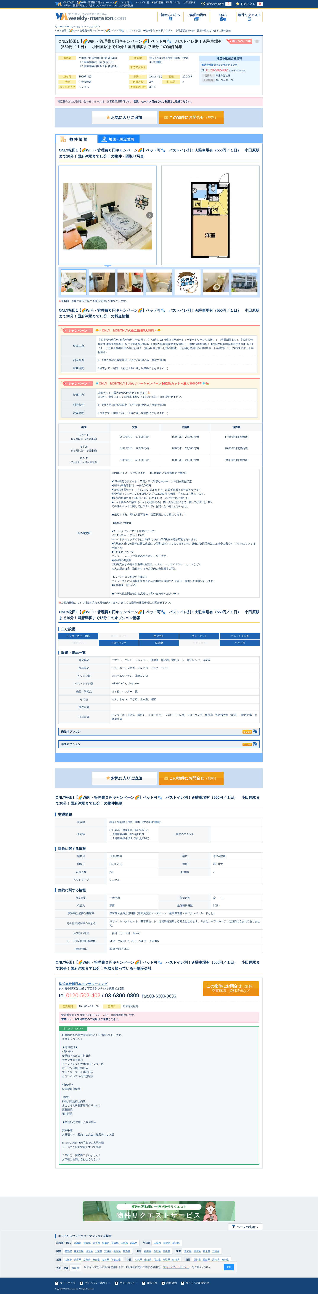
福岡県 (75, 1268)
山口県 (147, 1259)
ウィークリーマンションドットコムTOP (76, 26)
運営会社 (152, 1282)
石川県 (157, 1251)
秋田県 (105, 1242)
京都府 (86, 1259)
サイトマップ (67, 1282)
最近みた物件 (218, 4)
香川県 (197, 1259)
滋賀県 (105, 1259)
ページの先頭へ (247, 1227)
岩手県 (96, 1242)
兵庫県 (77, 1259)
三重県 (215, 1251)
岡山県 (157, 1259)
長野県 (166, 1242)
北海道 (77, 1242)
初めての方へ (170, 15)
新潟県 (176, 1242)
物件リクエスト (249, 15)
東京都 (68, 1251)
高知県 (215, 1259)
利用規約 (171, 1282)
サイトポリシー (129, 1282)
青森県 (87, 1242)
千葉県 (98, 1251)
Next (149, 215)
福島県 (133, 1242)
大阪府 (68, 1259)
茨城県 (107, 1251)
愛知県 (187, 1251)
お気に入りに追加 (126, 117)
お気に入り (251, 4)
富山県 (166, 1251)
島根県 (175, 1259)
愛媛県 (206, 1259)
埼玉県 (89, 1251)
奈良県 (96, 1259)
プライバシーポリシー (98, 1282)
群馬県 (126, 1251)
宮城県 (115, 1242)
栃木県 (117, 1251)
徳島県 (225, 1259)
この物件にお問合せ (193, 117)
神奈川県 (79, 1251)
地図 (158, 62)
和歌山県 (116, 1259)
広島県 (138, 1259)
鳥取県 (166, 1259)
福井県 (147, 1251)
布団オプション (71, 744)
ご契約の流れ (196, 15)
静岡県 (197, 1251)
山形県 (124, 1242)
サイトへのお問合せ (197, 1282)
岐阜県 (206, 1251)
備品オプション (71, 731)
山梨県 (157, 1242)
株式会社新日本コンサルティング (219, 64)
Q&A (223, 15)
